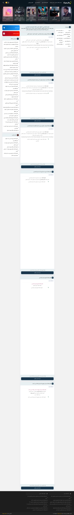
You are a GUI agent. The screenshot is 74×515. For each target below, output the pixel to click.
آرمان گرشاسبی (43, 87)
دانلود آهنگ (47, 40)
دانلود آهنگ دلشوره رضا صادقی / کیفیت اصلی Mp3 (11, 110)
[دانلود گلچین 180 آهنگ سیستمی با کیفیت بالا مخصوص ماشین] (19, 11)
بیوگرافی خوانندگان (59, 44)
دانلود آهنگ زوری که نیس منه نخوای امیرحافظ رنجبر (11, 87)
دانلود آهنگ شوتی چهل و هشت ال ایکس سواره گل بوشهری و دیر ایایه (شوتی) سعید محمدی (11, 44)
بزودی (69, 46)
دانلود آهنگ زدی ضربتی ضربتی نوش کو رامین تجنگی (11, 91)
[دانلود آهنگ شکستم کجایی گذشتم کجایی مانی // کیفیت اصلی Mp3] (54, 11)
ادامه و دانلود (36, 75)
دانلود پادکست (60, 32)
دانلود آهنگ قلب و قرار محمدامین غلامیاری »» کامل (11, 58)
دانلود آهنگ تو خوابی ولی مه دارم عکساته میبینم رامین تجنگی (11, 154)
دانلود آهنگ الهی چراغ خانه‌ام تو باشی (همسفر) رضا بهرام (11, 95)
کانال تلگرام (17, 27)
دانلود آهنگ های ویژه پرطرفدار (67, 35)
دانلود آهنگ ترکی (67, 41)
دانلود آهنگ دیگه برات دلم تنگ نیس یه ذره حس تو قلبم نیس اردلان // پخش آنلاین (11, 70)
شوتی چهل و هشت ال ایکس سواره (31, 19)
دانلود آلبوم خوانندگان (60, 41)
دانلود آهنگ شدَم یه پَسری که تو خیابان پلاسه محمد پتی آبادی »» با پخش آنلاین (11, 79)
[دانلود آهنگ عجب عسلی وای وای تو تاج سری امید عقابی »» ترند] (43, 11)
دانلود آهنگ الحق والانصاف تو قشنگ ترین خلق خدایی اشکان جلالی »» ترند (11, 119)
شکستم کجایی (54, 18)
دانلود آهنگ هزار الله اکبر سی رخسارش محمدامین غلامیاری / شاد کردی (11, 53)
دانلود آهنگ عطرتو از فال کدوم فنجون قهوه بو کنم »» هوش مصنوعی (10, 66)
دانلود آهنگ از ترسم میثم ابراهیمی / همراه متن (11, 100)
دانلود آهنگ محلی (45, 2)
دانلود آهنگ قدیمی (67, 38)
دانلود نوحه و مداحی (59, 30)
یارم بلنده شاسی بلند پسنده (66, 18)
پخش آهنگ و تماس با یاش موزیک (56, 2)
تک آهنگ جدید (37, 2)
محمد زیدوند (4, 513)
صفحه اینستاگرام (16, 33)
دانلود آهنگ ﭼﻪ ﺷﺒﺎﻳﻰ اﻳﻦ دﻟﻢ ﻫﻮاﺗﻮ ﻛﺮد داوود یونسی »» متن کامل (11, 83)
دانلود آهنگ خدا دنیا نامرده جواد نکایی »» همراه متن (11, 127)
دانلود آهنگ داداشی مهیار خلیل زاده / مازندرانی (11, 123)
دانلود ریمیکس (30, 2)
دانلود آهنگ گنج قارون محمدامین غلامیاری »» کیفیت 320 (10, 74)
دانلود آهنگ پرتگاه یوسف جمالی (12, 130)
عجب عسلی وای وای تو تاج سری (43, 18)
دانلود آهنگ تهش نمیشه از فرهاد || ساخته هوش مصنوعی (11, 62)
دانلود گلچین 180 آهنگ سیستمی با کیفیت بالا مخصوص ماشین (20, 19)
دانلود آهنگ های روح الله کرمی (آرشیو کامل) (11, 104)
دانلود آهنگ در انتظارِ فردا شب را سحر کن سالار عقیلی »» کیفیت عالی (11, 114)
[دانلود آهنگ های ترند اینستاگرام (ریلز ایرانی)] (8, 11)
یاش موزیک (32, 393)
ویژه (69, 30)
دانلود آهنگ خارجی (59, 38)
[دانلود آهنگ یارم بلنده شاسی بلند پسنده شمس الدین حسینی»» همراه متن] (66, 11)
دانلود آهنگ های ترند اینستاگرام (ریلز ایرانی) (8, 18)
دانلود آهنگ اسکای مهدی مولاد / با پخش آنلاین (11, 150)
